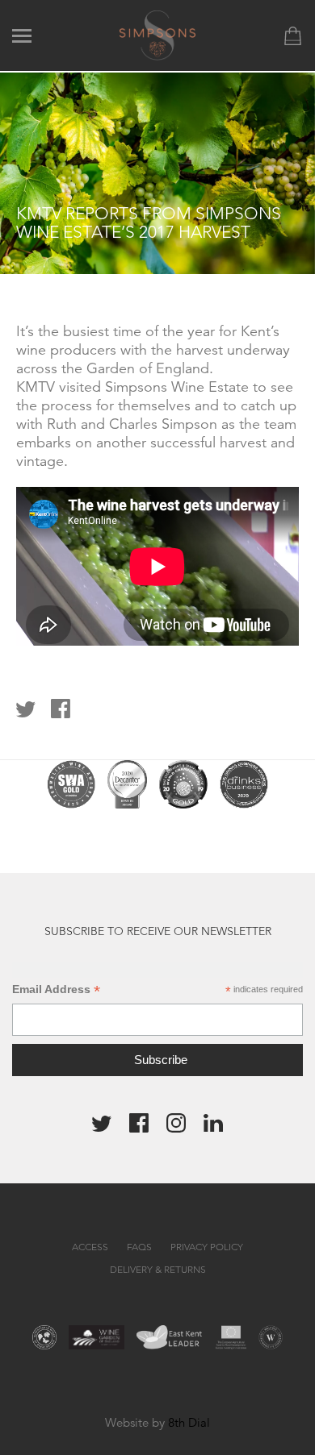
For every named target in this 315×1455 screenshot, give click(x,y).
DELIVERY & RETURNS (158, 1269)
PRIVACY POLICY (206, 1247)
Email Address (56, 989)
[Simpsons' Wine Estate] (158, 34)
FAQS (139, 1247)
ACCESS (90, 1247)
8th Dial (189, 1422)
